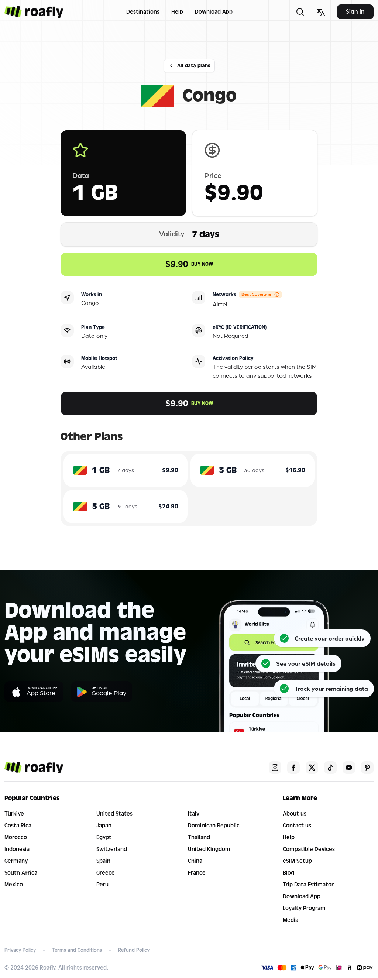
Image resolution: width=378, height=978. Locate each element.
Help (177, 12)
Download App (214, 12)
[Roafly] (33, 12)
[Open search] (300, 11)
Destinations (142, 12)
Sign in (355, 11)
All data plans (193, 66)
